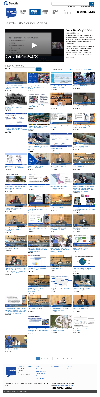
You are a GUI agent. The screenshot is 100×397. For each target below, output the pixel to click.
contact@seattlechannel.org (64, 385)
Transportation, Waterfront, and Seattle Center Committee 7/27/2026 (15, 188)
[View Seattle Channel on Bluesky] (63, 387)
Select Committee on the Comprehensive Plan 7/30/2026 (14, 167)
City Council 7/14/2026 (12, 248)
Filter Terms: (9, 69)
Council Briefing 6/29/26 (80, 308)
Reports (53, 369)
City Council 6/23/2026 (12, 349)
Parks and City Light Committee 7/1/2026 (60, 289)
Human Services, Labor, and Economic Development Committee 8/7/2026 (16, 129)
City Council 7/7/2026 (57, 268)
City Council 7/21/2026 (57, 208)
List (80, 69)
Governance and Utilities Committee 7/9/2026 (80, 248)
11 (71, 359)
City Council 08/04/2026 (57, 148)
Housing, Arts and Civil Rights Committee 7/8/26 (37, 269)
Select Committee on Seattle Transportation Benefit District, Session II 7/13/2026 (60, 249)
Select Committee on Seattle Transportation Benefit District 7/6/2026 (82, 270)
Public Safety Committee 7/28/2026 (58, 167)
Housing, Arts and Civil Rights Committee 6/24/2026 (59, 329)
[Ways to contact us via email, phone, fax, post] (71, 387)
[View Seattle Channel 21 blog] (68, 387)
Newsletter (54, 366)
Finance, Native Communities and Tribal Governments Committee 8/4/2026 (38, 148)
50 (72, 69)
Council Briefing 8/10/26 (80, 106)
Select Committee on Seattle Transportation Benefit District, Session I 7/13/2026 (37, 249)
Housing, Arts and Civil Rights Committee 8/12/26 (37, 105)
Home (37, 366)
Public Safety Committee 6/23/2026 (80, 329)
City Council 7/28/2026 (80, 166)
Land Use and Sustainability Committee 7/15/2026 (58, 228)
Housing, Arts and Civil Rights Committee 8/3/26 (82, 147)
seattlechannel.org (88, 6)
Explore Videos (45, 12)
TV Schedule (67, 12)
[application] (34, 45)
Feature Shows (23, 12)
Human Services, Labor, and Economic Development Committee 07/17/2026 (84, 209)
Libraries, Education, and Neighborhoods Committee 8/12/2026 (13, 107)
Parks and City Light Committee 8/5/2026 (60, 126)
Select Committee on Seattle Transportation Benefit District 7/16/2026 (14, 229)
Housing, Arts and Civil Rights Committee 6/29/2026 (59, 309)
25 (66, 69)
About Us (69, 366)
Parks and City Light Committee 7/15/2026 (37, 228)
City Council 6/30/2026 (35, 308)
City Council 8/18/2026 (80, 86)
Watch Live (55, 12)
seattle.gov (71, 6)
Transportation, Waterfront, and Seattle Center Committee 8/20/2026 (37, 87)
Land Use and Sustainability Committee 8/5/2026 (81, 126)
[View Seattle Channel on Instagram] (58, 387)
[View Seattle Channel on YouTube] (66, 387)
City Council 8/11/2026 (57, 106)
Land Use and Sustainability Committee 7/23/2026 (58, 187)
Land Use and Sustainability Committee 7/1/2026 (81, 289)
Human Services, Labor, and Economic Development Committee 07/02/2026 (39, 290)
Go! (91, 4)
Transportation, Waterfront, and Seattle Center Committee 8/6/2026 (37, 127)
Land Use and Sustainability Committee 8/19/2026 (58, 86)
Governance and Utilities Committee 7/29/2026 (35, 167)
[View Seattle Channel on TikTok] (60, 387)
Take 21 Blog (70, 369)
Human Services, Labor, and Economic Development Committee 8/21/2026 (16, 87)
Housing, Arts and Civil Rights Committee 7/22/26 (14, 208)
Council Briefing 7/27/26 (35, 186)
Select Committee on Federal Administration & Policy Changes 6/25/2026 (38, 330)
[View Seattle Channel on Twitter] (55, 387)
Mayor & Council (33, 12)
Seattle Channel (25, 366)
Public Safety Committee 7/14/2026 (80, 228)
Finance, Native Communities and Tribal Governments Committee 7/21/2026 (38, 209)
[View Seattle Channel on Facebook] (52, 387)
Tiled (89, 69)
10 (61, 69)
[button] (34, 45)
